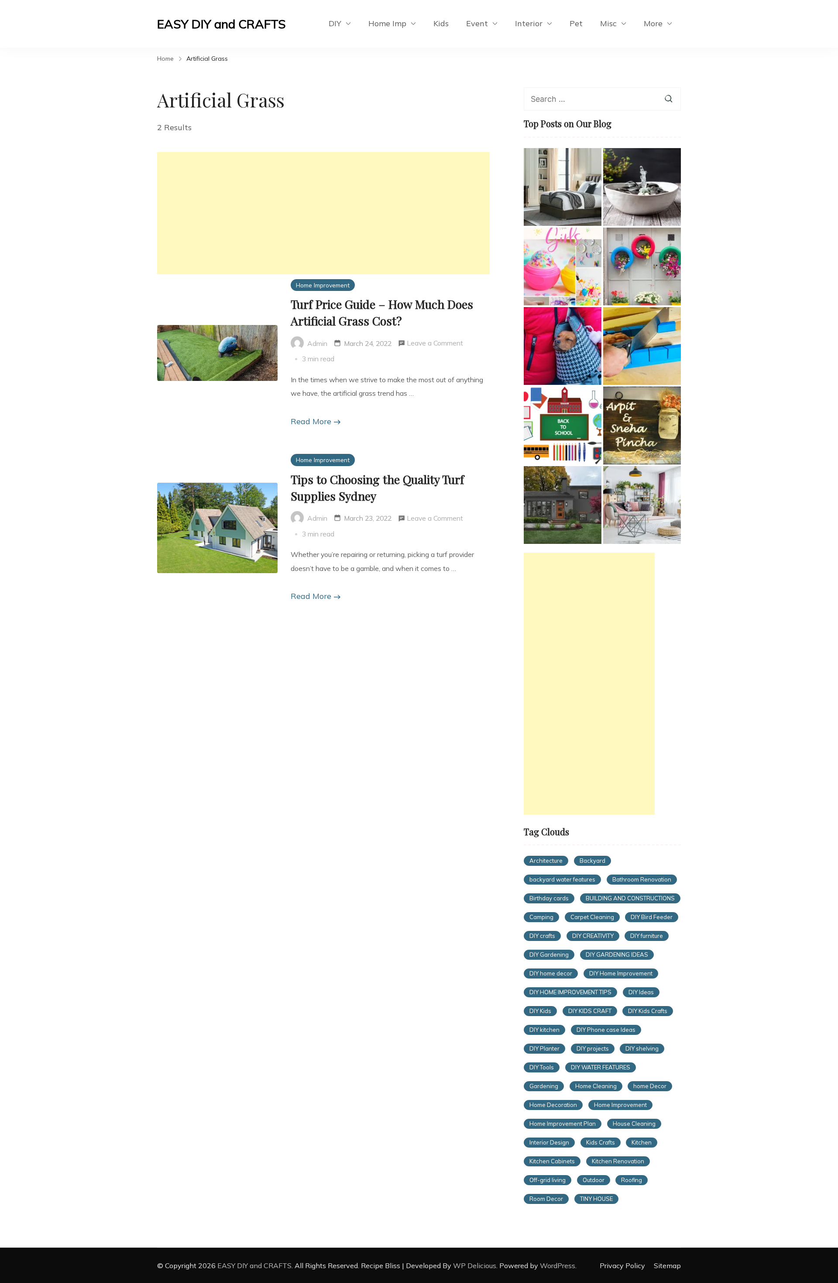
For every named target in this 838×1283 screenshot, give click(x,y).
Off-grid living (547, 1179)
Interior (529, 23)
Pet (576, 23)
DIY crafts (542, 935)
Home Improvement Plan (562, 1123)
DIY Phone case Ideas (606, 1029)
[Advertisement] (323, 213)
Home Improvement (323, 285)
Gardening (543, 1085)
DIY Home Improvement (621, 973)
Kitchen (642, 1142)
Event (477, 23)
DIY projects (593, 1048)
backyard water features (562, 879)
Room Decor (546, 1198)
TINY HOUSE (596, 1198)
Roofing (631, 1179)
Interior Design (549, 1142)
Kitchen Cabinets (552, 1161)
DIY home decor (550, 973)
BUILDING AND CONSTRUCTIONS (630, 898)
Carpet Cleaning (592, 916)
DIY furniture (646, 935)
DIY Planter (544, 1048)
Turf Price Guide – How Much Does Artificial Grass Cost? (382, 312)
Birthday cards (549, 898)
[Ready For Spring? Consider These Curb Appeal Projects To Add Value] (642, 505)
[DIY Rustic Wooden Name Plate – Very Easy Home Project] (642, 425)
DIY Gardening (549, 954)
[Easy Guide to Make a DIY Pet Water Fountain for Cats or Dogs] (642, 187)
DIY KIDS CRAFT (589, 1010)
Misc (608, 23)
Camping (541, 916)
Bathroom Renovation (641, 879)
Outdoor (593, 1179)
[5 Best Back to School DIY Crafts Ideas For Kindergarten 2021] (562, 425)
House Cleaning (634, 1123)
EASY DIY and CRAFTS (221, 23)
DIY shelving (642, 1048)
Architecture (546, 860)
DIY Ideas (641, 992)
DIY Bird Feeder (652, 916)
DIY (335, 23)
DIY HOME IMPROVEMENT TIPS (570, 992)
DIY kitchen (544, 1029)
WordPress (557, 1265)
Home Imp (387, 23)
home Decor (649, 1085)
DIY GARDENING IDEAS (617, 954)
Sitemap (667, 1265)
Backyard (592, 860)
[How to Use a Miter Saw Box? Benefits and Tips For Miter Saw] (642, 346)
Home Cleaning (596, 1085)
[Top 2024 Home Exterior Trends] (562, 505)
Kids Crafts (600, 1142)
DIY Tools (541, 1067)
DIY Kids (540, 1010)
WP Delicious (474, 1265)
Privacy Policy (622, 1265)
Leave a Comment (435, 344)
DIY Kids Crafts (647, 1010)
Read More (311, 421)
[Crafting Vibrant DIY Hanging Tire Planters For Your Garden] (642, 266)
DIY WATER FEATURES (600, 1067)
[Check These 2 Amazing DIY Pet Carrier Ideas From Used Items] (562, 346)
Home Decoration (553, 1104)
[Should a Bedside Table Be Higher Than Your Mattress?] (562, 187)
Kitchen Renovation (618, 1161)
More (653, 23)
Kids (441, 23)
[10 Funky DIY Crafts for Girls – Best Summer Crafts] (562, 266)
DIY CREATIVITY (593, 935)
